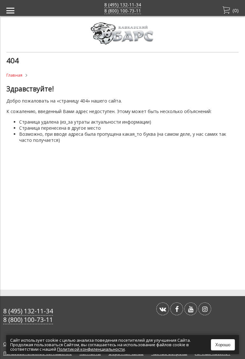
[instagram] (204, 308)
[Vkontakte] (162, 308)
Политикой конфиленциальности (91, 349)
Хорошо (222, 344)
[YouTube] (190, 308)
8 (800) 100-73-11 (122, 11)
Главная (14, 75)
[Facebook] (176, 308)
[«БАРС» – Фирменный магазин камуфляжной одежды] (122, 43)
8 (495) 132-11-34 (122, 5)
